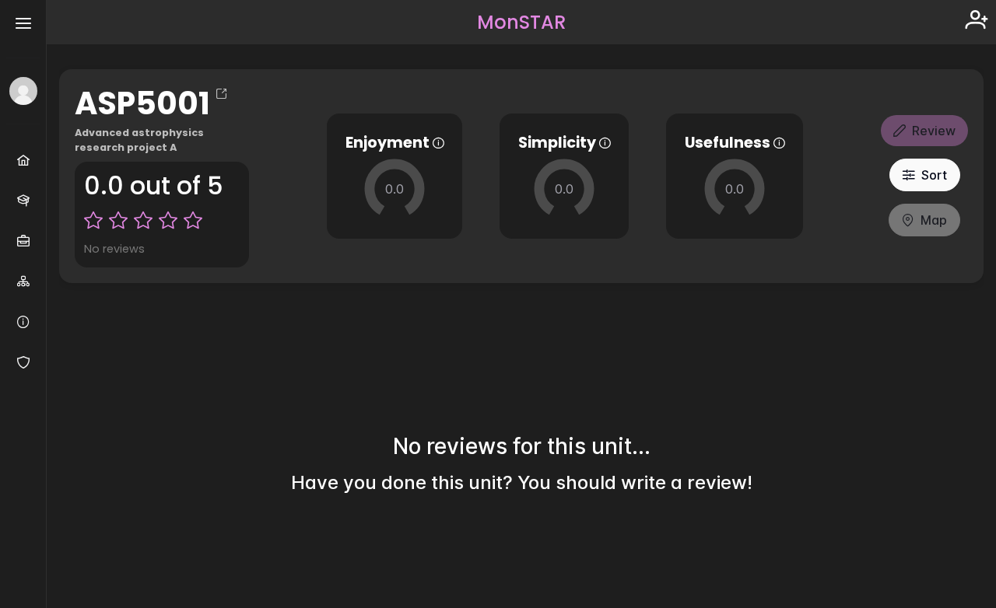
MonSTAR (521, 22)
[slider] (394, 189)
